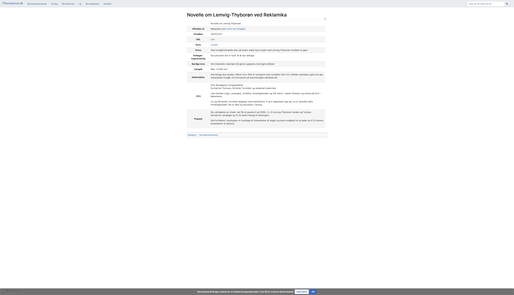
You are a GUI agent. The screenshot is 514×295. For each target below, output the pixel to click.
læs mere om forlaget (233, 28)
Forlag (54, 3)
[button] (302, 291)
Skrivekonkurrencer (37, 3)
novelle (214, 44)
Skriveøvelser (92, 3)
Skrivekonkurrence (208, 135)
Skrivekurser (68, 3)
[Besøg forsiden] (12, 3)
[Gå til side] (507, 3)
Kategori (192, 135)
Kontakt (107, 3)
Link (213, 39)
